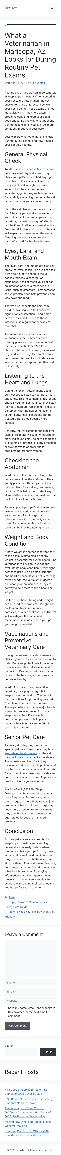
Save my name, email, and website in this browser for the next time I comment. (31, 1012)
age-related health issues (21, 753)
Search (9, 1045)
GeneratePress (46, 1150)
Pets (12, 897)
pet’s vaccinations (32, 659)
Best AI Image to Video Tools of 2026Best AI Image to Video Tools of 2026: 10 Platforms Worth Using (28, 1112)
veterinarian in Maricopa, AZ (36, 169)
